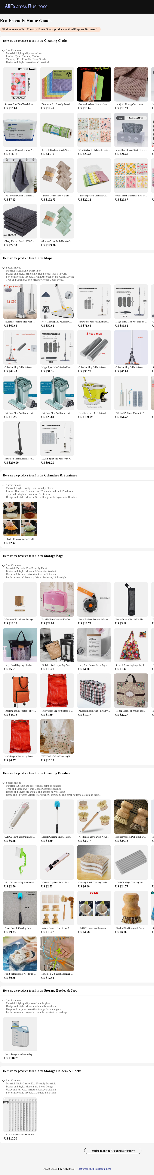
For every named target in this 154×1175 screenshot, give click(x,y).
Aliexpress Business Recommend (94, 1168)
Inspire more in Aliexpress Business (112, 1150)
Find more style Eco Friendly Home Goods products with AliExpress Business (48, 29)
